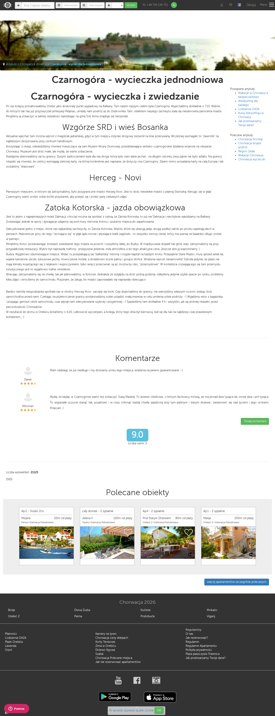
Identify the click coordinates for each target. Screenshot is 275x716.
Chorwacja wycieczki (251, 159)
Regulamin (192, 641)
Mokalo (212, 610)
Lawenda (10, 645)
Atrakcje (41, 64)
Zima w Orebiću (105, 645)
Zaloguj (251, 4)
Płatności (11, 633)
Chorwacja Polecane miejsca (113, 657)
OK (159, 710)
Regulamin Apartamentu (201, 645)
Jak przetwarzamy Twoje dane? (206, 657)
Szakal (99, 653)
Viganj (211, 616)
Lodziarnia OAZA (248, 109)
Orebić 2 (14, 616)
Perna (78, 616)
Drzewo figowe (105, 649)
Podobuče (148, 616)
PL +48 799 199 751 (155, 4)
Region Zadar (246, 151)
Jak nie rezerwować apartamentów (118, 662)
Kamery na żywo (106, 633)
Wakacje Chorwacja (250, 155)
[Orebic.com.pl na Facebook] (137, 682)
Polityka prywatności (199, 649)
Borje (11, 610)
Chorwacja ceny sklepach (111, 637)
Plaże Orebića (14, 641)
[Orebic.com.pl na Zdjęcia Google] (156, 682)
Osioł (8, 649)
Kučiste (145, 610)
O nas (189, 633)
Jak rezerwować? (197, 637)
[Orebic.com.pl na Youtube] (118, 682)
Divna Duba (82, 610)
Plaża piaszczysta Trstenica (202, 653)
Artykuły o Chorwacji (19, 64)
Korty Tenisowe (105, 641)
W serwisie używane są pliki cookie (131, 710)
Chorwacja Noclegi (250, 139)
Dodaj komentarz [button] (254, 421)
